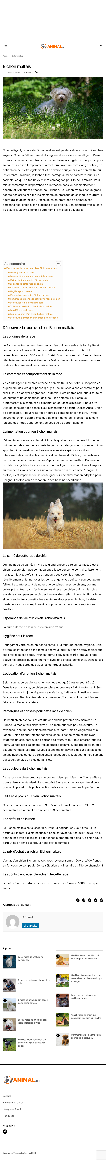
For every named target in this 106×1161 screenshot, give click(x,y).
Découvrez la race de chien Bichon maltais (31, 268)
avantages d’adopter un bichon (64, 599)
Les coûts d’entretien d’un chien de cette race (34, 317)
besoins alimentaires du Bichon (60, 455)
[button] (5, 46)
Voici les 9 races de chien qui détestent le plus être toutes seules (32, 1042)
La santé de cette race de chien (26, 283)
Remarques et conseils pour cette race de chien (35, 298)
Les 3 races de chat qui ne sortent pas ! (30, 958)
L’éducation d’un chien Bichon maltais (29, 295)
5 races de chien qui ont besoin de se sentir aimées (33, 1001)
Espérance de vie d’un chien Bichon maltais (32, 287)
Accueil (5, 56)
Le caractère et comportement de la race (31, 276)
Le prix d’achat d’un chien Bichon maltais (31, 314)
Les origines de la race (22, 272)
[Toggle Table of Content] (57, 263)
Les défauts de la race (21, 310)
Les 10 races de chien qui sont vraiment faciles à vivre (32, 1021)
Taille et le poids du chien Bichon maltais (31, 306)
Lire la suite (30, 925)
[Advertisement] (53, 20)
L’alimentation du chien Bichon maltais (30, 280)
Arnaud (27, 917)
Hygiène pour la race (21, 291)
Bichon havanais (58, 160)
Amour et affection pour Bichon (38, 190)
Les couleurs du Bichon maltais (26, 302)
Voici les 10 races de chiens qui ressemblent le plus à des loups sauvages (86, 978)
